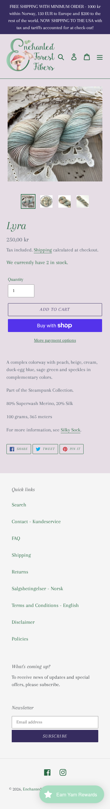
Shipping (43, 250)
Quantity (15, 279)
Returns (20, 572)
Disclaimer (23, 622)
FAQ (16, 538)
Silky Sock (70, 430)
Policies (20, 639)
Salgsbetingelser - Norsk (37, 588)
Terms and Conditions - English (45, 605)
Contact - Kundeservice (36, 521)
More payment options (55, 340)
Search (19, 505)
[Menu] (99, 56)
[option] (28, 201)
